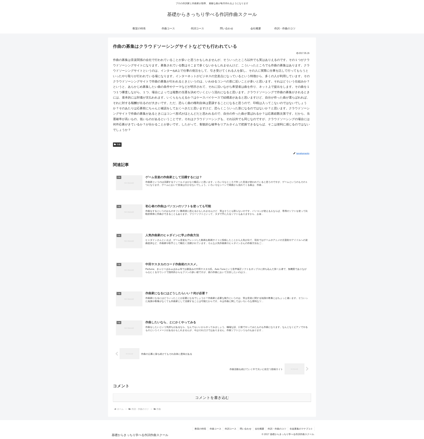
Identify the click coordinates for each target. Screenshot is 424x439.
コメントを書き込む (212, 398)
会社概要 (259, 428)
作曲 (119, 144)
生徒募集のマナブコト (301, 428)
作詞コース (230, 428)
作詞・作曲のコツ (277, 428)
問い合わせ (245, 428)
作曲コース (215, 428)
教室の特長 (200, 428)
